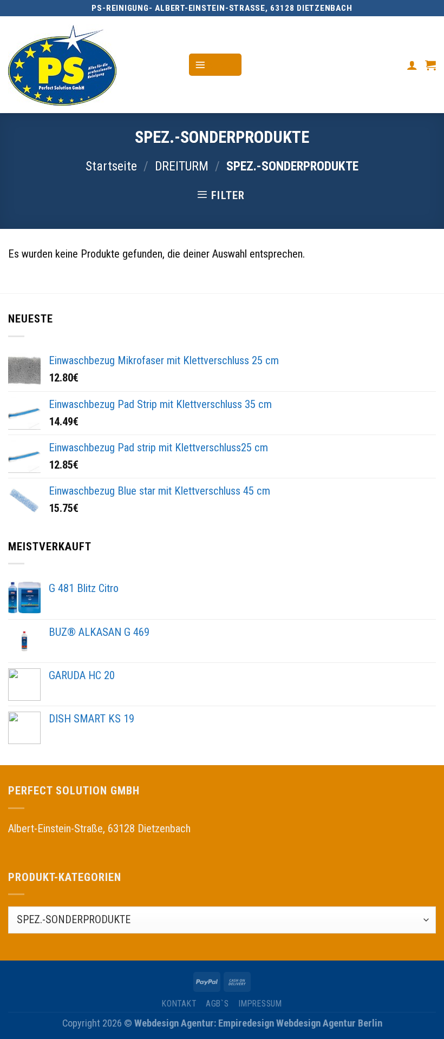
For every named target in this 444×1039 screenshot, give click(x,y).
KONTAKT (179, 1003)
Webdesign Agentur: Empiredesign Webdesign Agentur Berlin (258, 1023)
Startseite (111, 166)
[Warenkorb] (430, 65)
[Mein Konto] (412, 65)
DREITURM (181, 166)
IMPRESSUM (260, 1003)
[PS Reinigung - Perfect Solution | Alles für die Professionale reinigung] (90, 65)
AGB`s (217, 1003)
